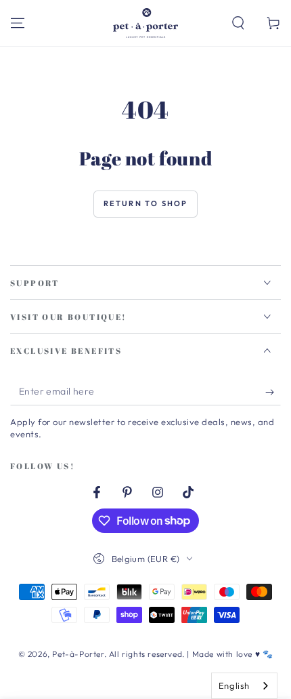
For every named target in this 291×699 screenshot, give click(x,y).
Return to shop (146, 203)
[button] (238, 23)
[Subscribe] (273, 392)
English (234, 685)
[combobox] (244, 686)
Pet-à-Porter (78, 654)
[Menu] (17, 23)
